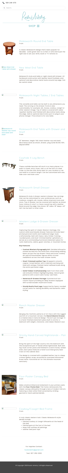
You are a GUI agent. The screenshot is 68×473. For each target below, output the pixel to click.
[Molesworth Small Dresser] (9, 187)
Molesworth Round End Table (36, 41)
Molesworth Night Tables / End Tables (41, 95)
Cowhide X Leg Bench (32, 157)
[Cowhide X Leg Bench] (9, 157)
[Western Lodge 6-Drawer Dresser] (9, 221)
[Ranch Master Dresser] (9, 305)
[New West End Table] (9, 67)
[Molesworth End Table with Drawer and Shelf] (9, 129)
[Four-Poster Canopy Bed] (9, 376)
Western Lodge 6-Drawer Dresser (38, 221)
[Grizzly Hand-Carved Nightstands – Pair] (9, 335)
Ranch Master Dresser (32, 305)
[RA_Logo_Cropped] (34, 12)
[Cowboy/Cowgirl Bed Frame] (9, 408)
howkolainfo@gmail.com (34, 450)
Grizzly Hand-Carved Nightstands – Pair (42, 335)
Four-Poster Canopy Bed (33, 376)
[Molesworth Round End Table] (9, 41)
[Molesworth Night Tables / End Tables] (9, 95)
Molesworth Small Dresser (34, 187)
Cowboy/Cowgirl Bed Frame (35, 408)
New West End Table (31, 67)
